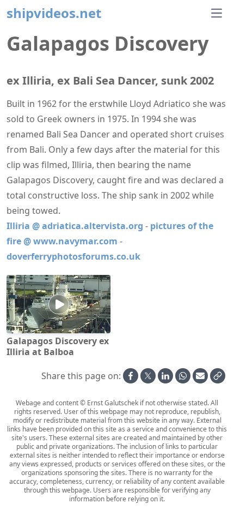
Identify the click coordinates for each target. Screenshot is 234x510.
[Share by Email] (200, 375)
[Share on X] (148, 375)
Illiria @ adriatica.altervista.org (75, 226)
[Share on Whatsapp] (182, 375)
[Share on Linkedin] (165, 375)
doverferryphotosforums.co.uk (73, 256)
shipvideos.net (54, 13)
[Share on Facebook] (130, 375)
